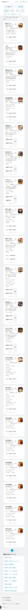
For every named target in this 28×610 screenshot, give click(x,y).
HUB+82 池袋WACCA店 (11, 529)
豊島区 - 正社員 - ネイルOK (11, 587)
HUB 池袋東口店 (9, 484)
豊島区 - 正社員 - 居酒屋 (10, 567)
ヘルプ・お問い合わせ (6, 600)
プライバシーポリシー (10, 603)
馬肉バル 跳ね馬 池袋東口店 (12, 238)
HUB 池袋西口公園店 (10, 418)
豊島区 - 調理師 (8, 584)
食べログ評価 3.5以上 (12, 14)
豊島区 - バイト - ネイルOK (11, 574)
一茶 (6, 46)
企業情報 (17, 603)
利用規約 (4, 603)
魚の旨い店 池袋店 (10, 152)
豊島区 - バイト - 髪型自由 (11, 581)
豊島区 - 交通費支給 (9, 564)
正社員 (6, 10)
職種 (12, 10)
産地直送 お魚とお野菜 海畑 (12, 126)
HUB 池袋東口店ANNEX (11, 507)
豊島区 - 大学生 (8, 557)
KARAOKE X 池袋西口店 (11, 388)
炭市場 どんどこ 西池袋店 (12, 302)
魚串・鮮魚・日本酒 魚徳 (11, 209)
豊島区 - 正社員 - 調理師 (10, 577)
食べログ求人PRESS (6, 597)
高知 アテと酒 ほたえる (11, 23)
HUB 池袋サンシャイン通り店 (13, 440)
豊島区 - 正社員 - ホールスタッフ (12, 561)
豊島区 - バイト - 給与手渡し (11, 571)
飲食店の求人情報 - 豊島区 (11, 590)
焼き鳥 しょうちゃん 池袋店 (12, 268)
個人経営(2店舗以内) (22, 14)
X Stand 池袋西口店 (10, 358)
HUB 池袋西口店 (9, 462)
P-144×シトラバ (9, 180)
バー (23, 10)
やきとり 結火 (8, 328)
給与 (17, 10)
